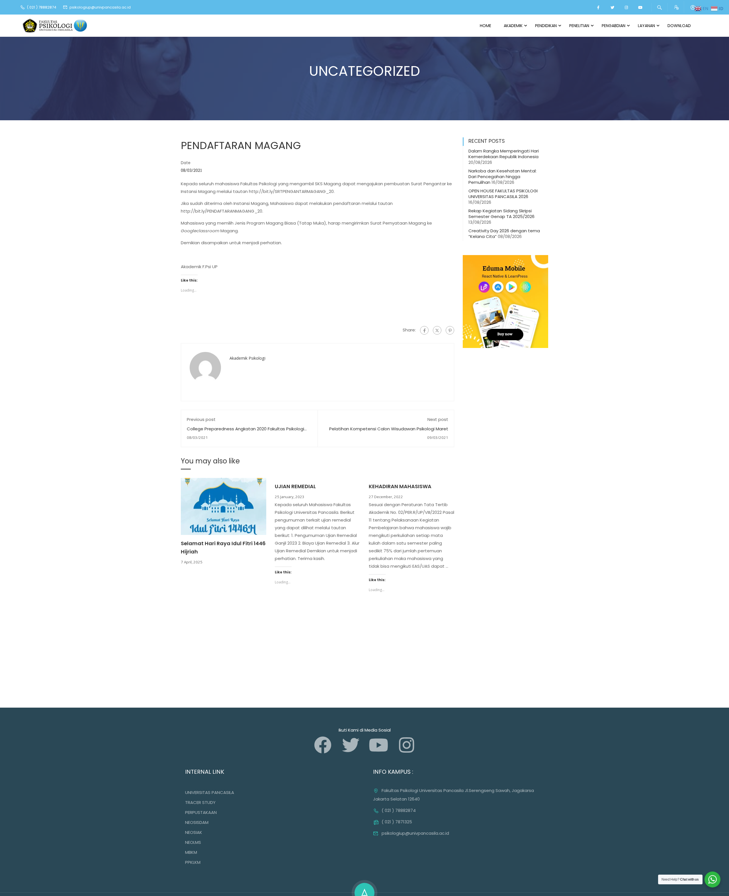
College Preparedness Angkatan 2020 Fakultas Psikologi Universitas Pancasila (245, 431)
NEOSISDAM (196, 822)
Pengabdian (613, 25)
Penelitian (579, 25)
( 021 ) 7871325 (397, 822)
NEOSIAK (193, 832)
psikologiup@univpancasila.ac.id (100, 7)
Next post (437, 419)
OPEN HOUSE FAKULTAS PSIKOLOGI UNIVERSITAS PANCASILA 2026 (503, 193)
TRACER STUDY (200, 802)
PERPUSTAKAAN (201, 812)
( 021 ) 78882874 (41, 7)
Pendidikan (546, 25)
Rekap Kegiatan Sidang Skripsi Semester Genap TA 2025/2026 (501, 213)
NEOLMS (193, 842)
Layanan (646, 25)
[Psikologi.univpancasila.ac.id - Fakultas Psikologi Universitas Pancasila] (55, 25)
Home (485, 25)
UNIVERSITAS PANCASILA (209, 792)
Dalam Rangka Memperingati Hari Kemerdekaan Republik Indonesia (503, 154)
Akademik (513, 25)
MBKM (191, 852)
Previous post (201, 419)
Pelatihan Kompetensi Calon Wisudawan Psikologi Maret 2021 (388, 431)
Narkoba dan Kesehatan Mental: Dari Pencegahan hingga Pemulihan (502, 176)
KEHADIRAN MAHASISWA (400, 486)
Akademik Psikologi (247, 358)
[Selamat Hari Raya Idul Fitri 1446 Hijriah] (223, 506)
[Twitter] (437, 330)
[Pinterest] (450, 330)
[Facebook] (424, 330)
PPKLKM (192, 862)
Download (679, 25)
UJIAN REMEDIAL (295, 486)
